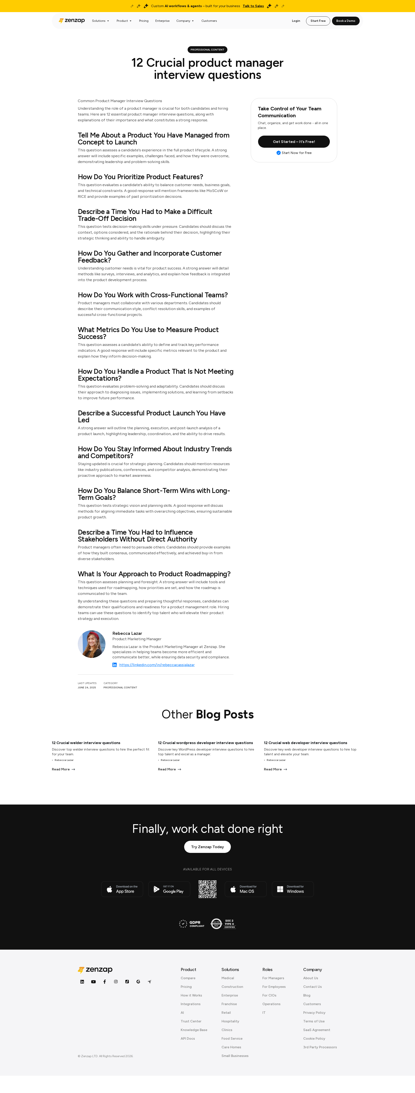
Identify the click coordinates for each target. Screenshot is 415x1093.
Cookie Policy (314, 1038)
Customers (312, 1004)
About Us (310, 978)
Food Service (232, 1038)
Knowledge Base (194, 1030)
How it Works (191, 995)
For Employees (274, 987)
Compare (188, 978)
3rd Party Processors (320, 1047)
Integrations (191, 1004)
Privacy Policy (314, 1013)
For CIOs (269, 995)
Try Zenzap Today (207, 846)
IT (264, 1013)
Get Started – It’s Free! (294, 141)
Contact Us (312, 987)
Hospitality (230, 1021)
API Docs (188, 1038)
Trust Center (191, 1021)
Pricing (186, 987)
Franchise (229, 1004)
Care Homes (231, 1047)
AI (182, 1013)
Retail (226, 1013)
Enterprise (230, 995)
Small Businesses (235, 1056)
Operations (271, 1004)
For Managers (273, 978)
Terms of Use (314, 1021)
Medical (228, 978)
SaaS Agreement (316, 1030)
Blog (306, 995)
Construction (232, 987)
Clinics (227, 1030)
